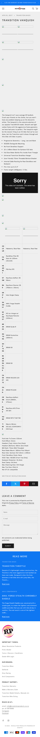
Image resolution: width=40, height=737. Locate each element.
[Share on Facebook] (6, 483)
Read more (6, 584)
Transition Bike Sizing (10, 696)
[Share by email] (33, 483)
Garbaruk (5, 670)
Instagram (5, 711)
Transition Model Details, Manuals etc (15, 693)
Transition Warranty (9, 686)
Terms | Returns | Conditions (12, 653)
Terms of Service (28, 503)
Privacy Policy (14, 503)
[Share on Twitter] (15, 483)
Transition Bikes (23, 15)
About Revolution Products (11, 646)
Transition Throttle (14, 566)
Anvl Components (9, 592)
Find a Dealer (6, 650)
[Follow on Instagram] (8, 720)
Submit (8, 546)
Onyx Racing (6, 673)
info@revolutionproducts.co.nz (18, 706)
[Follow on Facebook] (3, 720)
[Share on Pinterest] (24, 483)
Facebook (5, 713)
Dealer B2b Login (8, 656)
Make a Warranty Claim (10, 690)
